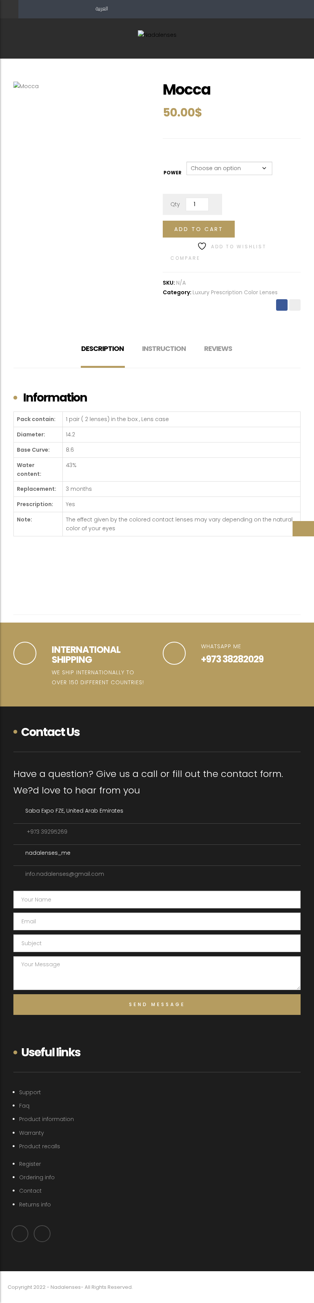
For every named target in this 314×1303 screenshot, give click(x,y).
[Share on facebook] (282, 305)
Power (173, 172)
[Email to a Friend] (295, 305)
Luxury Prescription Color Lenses (235, 292)
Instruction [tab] (164, 348)
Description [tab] (102, 348)
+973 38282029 (232, 659)
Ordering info (37, 1177)
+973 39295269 (46, 832)
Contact (30, 1191)
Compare (185, 258)
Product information (46, 1119)
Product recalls (39, 1146)
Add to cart (198, 229)
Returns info (35, 1204)
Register (30, 1164)
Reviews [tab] (218, 348)
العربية (102, 8)
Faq (24, 1106)
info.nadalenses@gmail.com (64, 874)
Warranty (31, 1133)
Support (30, 1092)
